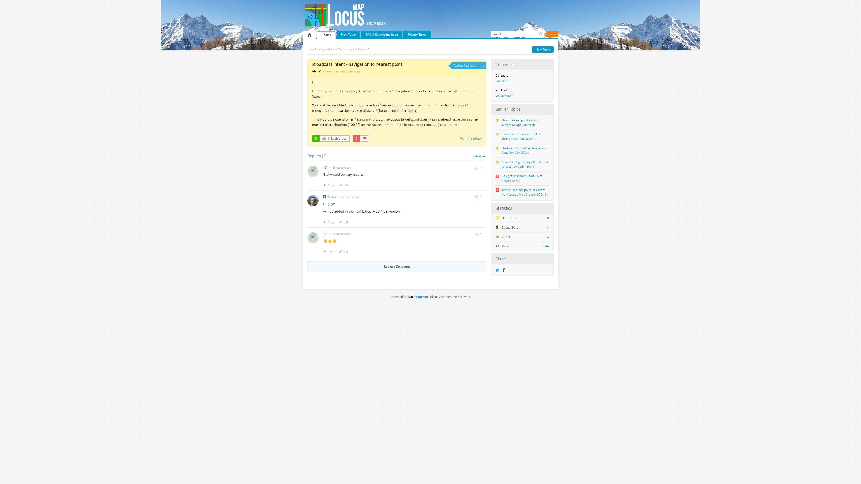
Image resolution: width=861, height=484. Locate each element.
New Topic (348, 34)
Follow (476, 139)
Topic (341, 49)
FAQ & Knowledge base (382, 34)
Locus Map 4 (504, 95)
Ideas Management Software (450, 296)
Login (552, 34)
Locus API (364, 49)
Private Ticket (417, 34)
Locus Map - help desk (320, 49)
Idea (351, 49)
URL (346, 185)
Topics (326, 35)
